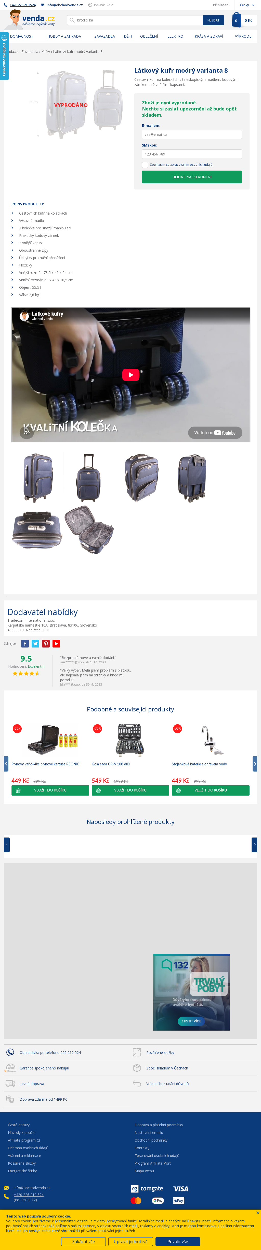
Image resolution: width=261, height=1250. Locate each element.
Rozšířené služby (160, 1052)
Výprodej (243, 36)
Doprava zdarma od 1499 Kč (43, 1099)
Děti (128, 36)
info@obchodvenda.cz (65, 5)
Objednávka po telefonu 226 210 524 (50, 1052)
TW (35, 644)
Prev (10, 845)
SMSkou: (149, 145)
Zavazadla (104, 36)
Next (252, 845)
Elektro (175, 36)
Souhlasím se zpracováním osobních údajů (181, 164)
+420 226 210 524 (22, 5)
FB (25, 644)
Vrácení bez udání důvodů (167, 1083)
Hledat (213, 20)
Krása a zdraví (209, 36)
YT (56, 644)
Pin (46, 644)
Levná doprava (32, 1083)
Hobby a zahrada (64, 36)
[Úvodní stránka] (29, 19)
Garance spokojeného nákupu (44, 1068)
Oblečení (149, 36)
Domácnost (21, 36)
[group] (50, 759)
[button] (50, 790)
